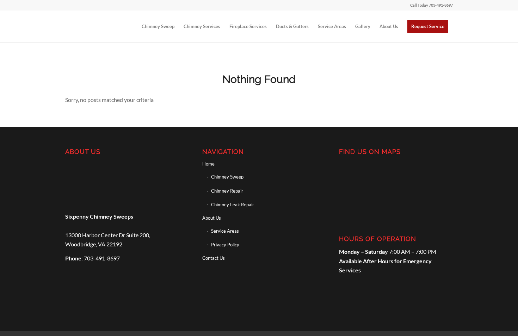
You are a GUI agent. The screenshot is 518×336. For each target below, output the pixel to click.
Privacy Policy (225, 244)
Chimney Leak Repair (232, 204)
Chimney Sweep (227, 177)
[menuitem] (158, 26)
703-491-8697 (441, 5)
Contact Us (213, 258)
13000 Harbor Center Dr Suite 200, (107, 235)
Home (208, 164)
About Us (211, 218)
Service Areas (225, 231)
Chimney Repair (227, 191)
